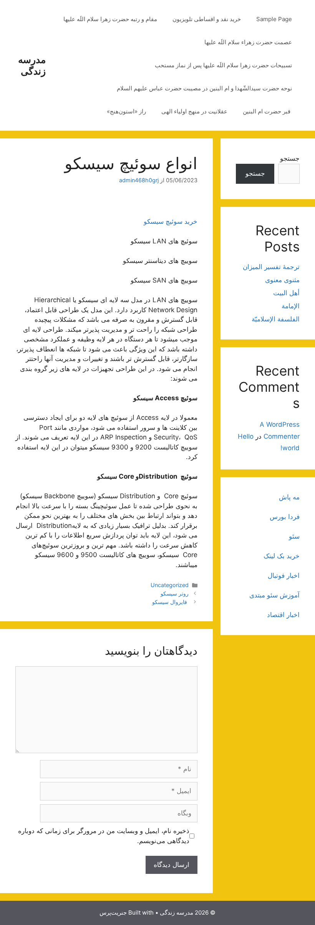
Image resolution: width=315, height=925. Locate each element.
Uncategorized (170, 585)
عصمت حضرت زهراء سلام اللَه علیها (248, 42)
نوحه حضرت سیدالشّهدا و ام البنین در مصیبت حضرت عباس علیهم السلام (204, 88)
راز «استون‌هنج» (126, 111)
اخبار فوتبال (284, 575)
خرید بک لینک (282, 556)
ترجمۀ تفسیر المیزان (271, 267)
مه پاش (289, 497)
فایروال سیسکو (170, 602)
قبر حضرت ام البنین (267, 111)
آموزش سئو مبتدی (274, 595)
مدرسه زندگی (32, 65)
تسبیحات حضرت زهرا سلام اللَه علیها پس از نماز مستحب (223, 65)
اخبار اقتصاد (283, 615)
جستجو (290, 158)
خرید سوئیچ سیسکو (170, 221)
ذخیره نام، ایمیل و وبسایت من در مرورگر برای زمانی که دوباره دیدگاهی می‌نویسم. (103, 836)
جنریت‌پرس (113, 912)
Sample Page (274, 19)
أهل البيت (286, 293)
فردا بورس (285, 517)
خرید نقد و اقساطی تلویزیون (206, 19)
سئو (294, 536)
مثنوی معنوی (282, 280)
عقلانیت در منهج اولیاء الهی (194, 111)
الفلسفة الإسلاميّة (276, 319)
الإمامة (291, 306)
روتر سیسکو (175, 593)
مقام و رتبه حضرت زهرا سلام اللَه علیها (110, 19)
